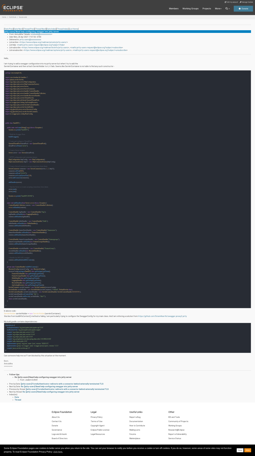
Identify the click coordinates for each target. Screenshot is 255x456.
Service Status (174, 438)
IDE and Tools (174, 417)
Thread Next (40, 29)
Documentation (136, 421)
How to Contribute (137, 426)
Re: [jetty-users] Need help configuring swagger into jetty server (43, 377)
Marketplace (134, 438)
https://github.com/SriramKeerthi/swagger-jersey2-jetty (162, 316)
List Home (73, 29)
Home (4, 17)
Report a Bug (135, 417)
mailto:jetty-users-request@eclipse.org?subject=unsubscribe (100, 50)
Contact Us (56, 421)
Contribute (12, 17)
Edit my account (232, 2)
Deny (240, 450)
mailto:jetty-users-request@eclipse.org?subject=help (41, 45)
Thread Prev (29, 29)
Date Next (18, 29)
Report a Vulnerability (177, 434)
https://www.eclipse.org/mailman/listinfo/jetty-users (45, 47)
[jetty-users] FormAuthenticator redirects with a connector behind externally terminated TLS (62, 384)
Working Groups (190, 8)
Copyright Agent (98, 426)
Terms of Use (96, 421)
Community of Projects (178, 421)
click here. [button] (58, 452)
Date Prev (9, 29)
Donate (244, 8)
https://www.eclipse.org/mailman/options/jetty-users (47, 50)
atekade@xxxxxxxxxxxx (41, 34)
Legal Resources (98, 434)
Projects (207, 8)
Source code (23, 17)
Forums (132, 434)
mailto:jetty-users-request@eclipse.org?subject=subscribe (96, 47)
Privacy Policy (96, 417)
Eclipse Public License (100, 430)
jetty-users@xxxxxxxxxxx (30, 39)
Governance (57, 430)
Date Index (51, 29)
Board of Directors (59, 438)
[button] (228, 8)
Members (173, 8)
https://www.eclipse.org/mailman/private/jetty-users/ (43, 42)
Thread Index (62, 29)
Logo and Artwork (59, 434)
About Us (56, 417)
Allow (248, 450)
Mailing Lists (134, 430)
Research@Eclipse (176, 430)
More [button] (217, 8)
